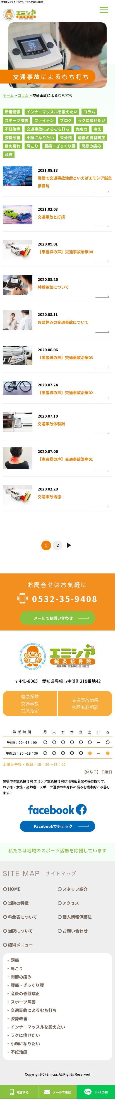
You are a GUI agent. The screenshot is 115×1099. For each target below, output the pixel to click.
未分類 (66, 137)
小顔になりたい (40, 137)
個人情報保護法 (77, 917)
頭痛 (9, 154)
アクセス (71, 903)
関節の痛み (91, 146)
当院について (20, 931)
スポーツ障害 (16, 120)
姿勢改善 (12, 137)
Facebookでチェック (53, 826)
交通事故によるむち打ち (48, 129)
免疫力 (81, 129)
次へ (69, 545)
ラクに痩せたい (91, 120)
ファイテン (44, 120)
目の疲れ (12, 146)
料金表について (22, 917)
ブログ (66, 120)
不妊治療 (12, 129)
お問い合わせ (75, 931)
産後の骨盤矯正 (91, 137)
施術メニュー (20, 945)
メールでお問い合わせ (53, 618)
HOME (14, 889)
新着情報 (12, 111)
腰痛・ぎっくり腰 (59, 146)
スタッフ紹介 (75, 889)
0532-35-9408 (65, 598)
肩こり (32, 146)
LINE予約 (101, 1092)
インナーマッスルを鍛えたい (52, 111)
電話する (22, 1092)
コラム (89, 111)
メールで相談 (62, 1092)
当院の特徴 (18, 903)
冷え (97, 129)
